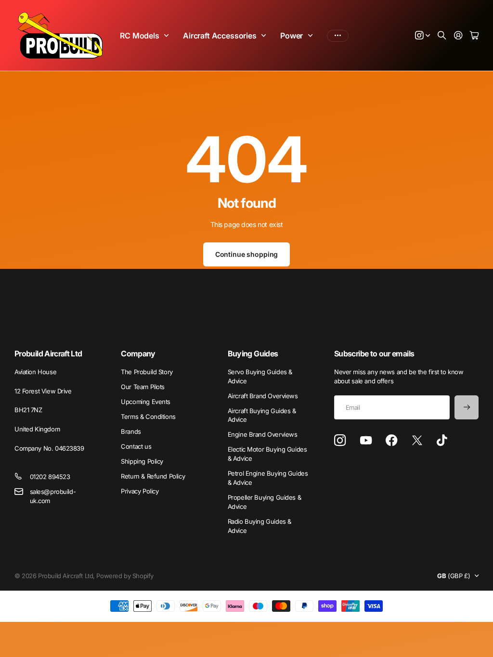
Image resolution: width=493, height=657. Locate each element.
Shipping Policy (142, 461)
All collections (168, 35)
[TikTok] (442, 440)
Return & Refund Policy (153, 476)
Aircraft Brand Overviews (263, 396)
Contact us (136, 446)
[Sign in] (458, 35)
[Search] (442, 35)
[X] (417, 440)
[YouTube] (366, 440)
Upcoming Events (145, 401)
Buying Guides (253, 353)
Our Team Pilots (143, 387)
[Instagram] (340, 441)
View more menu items (338, 35)
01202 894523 (50, 476)
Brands (131, 431)
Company (138, 353)
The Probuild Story (146, 372)
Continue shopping (246, 254)
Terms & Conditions (148, 416)
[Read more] (422, 35)
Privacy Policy (139, 491)
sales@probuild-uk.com (53, 496)
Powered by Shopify (124, 576)
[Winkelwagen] (474, 35)
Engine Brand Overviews (263, 434)
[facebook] (392, 440)
